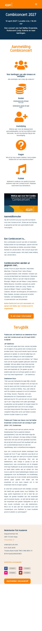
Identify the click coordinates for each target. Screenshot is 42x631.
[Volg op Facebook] (6, 568)
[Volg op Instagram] (20, 568)
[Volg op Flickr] (6, 572)
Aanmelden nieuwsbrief (17, 581)
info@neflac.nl (9, 540)
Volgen (12, 568)
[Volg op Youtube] (20, 572)
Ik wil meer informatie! (21, 316)
